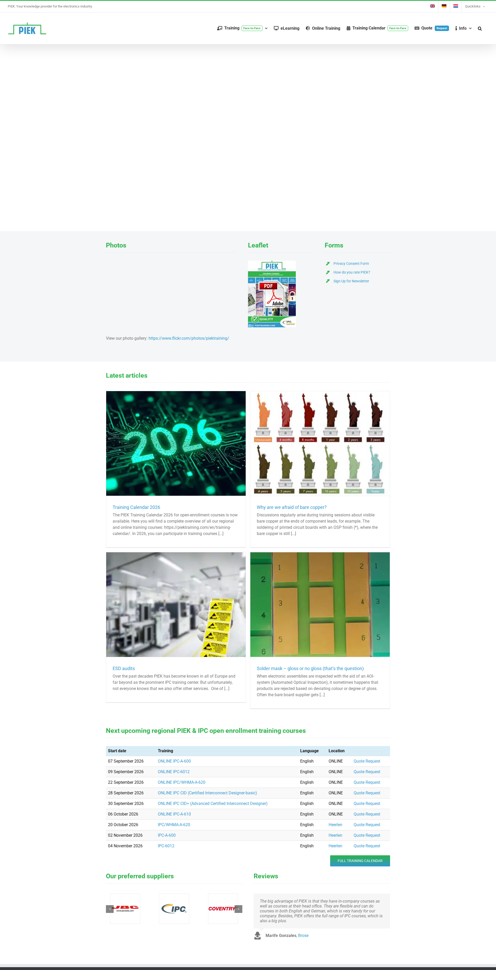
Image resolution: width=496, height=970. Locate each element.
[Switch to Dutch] (455, 6)
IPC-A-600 (167, 835)
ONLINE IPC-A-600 (174, 761)
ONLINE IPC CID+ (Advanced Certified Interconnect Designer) (213, 803)
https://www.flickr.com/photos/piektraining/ (189, 338)
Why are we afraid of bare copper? (292, 507)
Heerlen (335, 824)
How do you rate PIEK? (352, 272)
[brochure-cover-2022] (272, 262)
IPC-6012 (166, 845)
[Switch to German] (444, 6)
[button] (480, 28)
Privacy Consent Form (351, 263)
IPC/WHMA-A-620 (174, 824)
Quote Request (367, 761)
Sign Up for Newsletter (351, 281)
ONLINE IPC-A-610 (174, 814)
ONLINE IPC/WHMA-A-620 (181, 782)
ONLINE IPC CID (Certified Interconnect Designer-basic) (207, 792)
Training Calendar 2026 (136, 507)
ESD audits (124, 668)
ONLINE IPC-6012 (174, 771)
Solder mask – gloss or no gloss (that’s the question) (310, 668)
